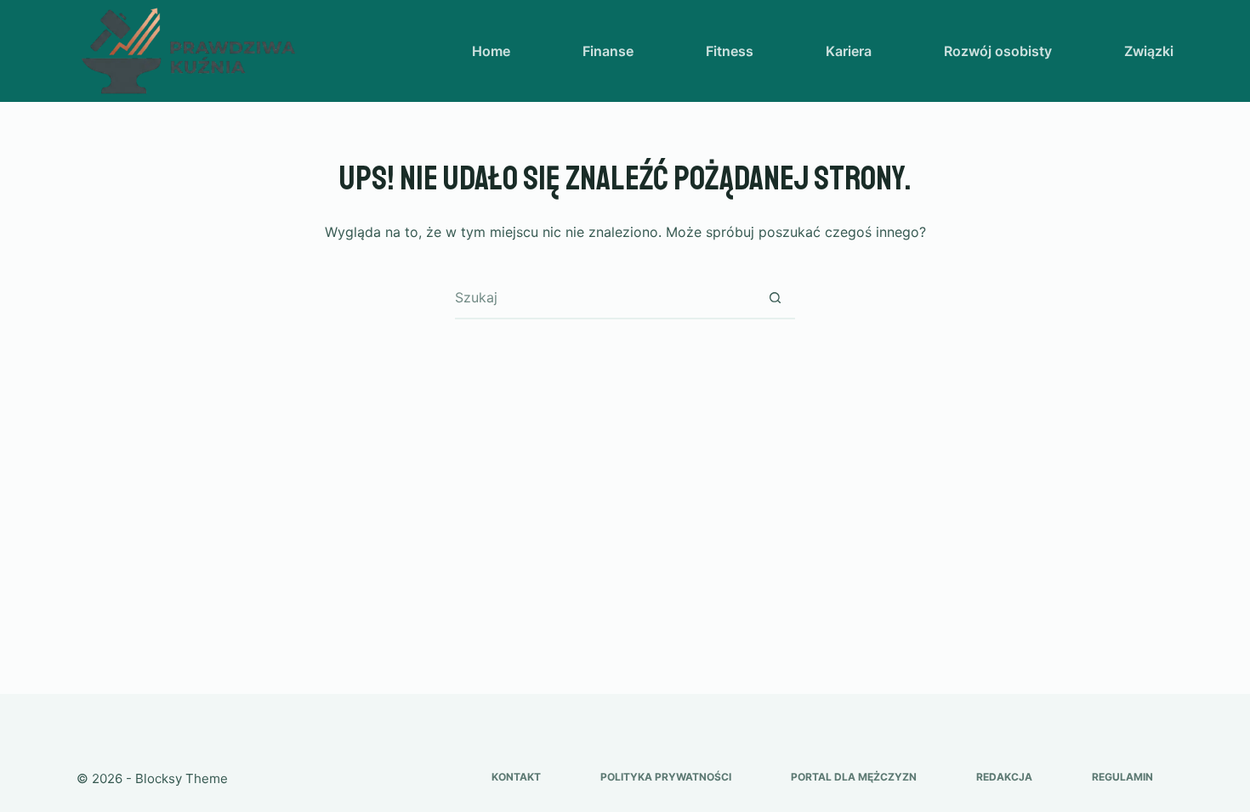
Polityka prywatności (665, 776)
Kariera (849, 50)
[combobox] (604, 297)
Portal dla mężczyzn (854, 776)
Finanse (608, 50)
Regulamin (1122, 776)
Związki (1148, 50)
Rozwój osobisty (998, 50)
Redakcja (1004, 776)
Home (491, 50)
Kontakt (516, 776)
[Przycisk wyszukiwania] (774, 297)
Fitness (729, 50)
